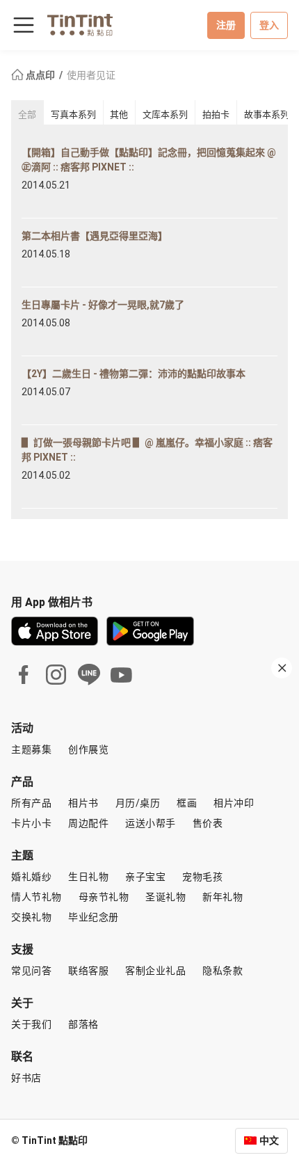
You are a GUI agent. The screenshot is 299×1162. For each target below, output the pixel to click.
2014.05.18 (46, 254)
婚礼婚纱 (31, 876)
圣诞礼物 (165, 896)
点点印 (40, 75)
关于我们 (31, 1024)
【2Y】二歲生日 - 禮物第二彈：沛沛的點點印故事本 (133, 373)
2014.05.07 (46, 391)
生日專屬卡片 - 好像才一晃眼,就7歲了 (103, 304)
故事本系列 (266, 114)
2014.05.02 (46, 475)
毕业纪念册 (93, 917)
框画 (187, 803)
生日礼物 (88, 876)
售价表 (208, 823)
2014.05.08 (46, 322)
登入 (269, 25)
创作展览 (88, 749)
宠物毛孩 (202, 876)
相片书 (83, 803)
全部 (27, 114)
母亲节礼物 (104, 896)
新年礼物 (222, 896)
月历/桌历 (138, 803)
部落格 (83, 1024)
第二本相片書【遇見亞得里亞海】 (95, 235)
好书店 (26, 1077)
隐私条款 (222, 970)
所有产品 (31, 803)
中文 (269, 1140)
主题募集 (31, 749)
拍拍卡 (215, 114)
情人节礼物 (36, 896)
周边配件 (88, 823)
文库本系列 (165, 114)
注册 (226, 25)
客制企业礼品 (155, 970)
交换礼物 (31, 917)
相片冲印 (233, 803)
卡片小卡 (31, 823)
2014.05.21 (46, 185)
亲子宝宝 (145, 876)
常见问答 (31, 970)
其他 (119, 114)
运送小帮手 (150, 823)
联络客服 (88, 970)
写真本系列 (73, 114)
